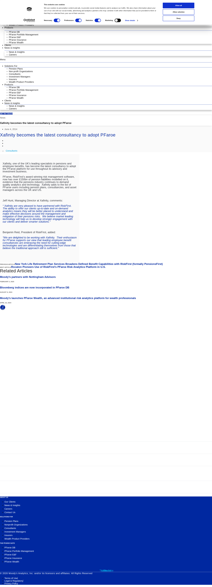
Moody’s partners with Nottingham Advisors (28, 276)
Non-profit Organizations (21, 71)
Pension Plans (16, 69)
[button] (106, 59)
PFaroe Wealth (16, 42)
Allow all (178, 5)
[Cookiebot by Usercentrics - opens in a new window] (29, 20)
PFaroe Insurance (17, 40)
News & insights (12, 48)
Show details (130, 20)
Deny (179, 18)
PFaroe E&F (15, 37)
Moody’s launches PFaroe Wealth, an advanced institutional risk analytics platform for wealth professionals (68, 298)
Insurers (13, 79)
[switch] (78, 20)
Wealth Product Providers (21, 25)
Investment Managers (19, 76)
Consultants (14, 74)
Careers (13, 54)
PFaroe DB (14, 32)
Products (8, 27)
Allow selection (179, 12)
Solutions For (10, 66)
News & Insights (17, 52)
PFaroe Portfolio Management (23, 34)
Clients (7, 45)
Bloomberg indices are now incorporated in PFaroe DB (34, 287)
